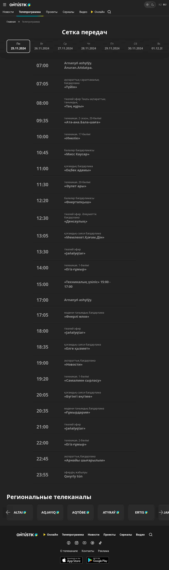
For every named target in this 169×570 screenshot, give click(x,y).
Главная (11, 21)
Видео (83, 12)
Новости (8, 12)
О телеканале (69, 551)
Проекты (51, 12)
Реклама (103, 551)
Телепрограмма (30, 12)
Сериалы (68, 12)
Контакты (88, 551)
